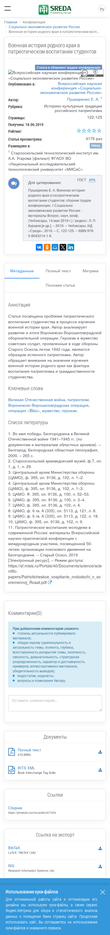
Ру (102, 8)
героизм (69, 410)
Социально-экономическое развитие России (44, 26)
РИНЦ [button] (95, 145)
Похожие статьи (60, 285)
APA (92, 179)
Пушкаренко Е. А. (83, 99)
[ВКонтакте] (39, 247)
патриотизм (78, 399)
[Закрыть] (102, 892)
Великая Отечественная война (36, 399)
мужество (51, 410)
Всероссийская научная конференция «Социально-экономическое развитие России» (71, 87)
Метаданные (22, 270)
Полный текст (58, 270)
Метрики (90, 270)
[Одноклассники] (47, 247)
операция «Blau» (24, 410)
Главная (10, 21)
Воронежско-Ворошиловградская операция (48, 405)
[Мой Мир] (55, 247)
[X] (63, 247)
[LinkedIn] (70, 247)
